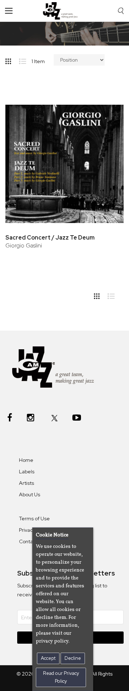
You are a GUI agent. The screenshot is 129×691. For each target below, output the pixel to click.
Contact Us (32, 541)
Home (26, 460)
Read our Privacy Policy (61, 677)
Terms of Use (34, 518)
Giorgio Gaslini (23, 245)
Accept (48, 658)
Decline (72, 658)
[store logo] (62, 11)
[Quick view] (108, 136)
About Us (29, 494)
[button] (108, 113)
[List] (25, 60)
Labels (26, 471)
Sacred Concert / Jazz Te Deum (50, 237)
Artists (26, 483)
